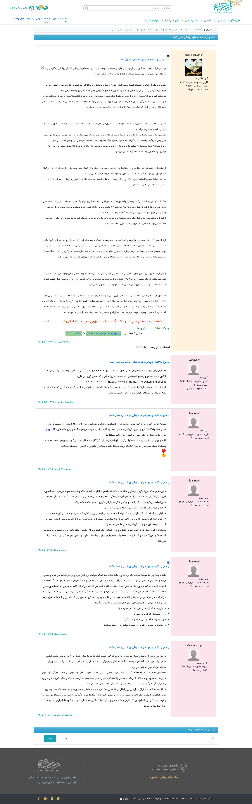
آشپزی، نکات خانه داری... (150, 29)
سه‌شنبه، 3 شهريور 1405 (60, 20)
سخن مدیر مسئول (203, 799)
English (124, 799)
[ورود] (52, 799)
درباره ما (175, 799)
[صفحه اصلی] (58, 799)
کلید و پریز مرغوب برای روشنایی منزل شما (145, 59)
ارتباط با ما (187, 799)
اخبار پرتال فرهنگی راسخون (164, 777)
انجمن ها (184, 29)
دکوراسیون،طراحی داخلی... (123, 29)
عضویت (23, 8)
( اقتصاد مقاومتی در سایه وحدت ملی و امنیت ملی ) (31, 20)
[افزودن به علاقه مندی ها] (39, 799)
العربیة (133, 799)
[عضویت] (45, 799)
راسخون (233, 21)
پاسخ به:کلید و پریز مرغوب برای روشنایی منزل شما (139, 361)
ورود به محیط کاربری (149, 799)
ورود (12, 8)
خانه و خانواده (171, 29)
